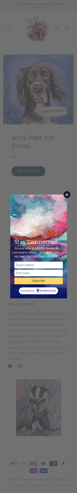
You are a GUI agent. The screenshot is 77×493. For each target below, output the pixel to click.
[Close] (66, 194)
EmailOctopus (48, 291)
